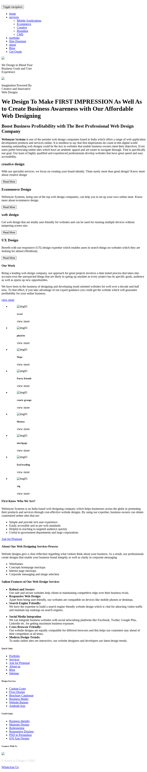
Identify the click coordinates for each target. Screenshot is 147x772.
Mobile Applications (29, 20)
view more (8, 300)
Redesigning (16, 728)
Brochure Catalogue (21, 695)
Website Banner (18, 702)
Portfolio (14, 656)
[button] (14, 17)
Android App (17, 705)
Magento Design (19, 724)
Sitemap (14, 673)
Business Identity (19, 721)
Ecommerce (24, 24)
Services (14, 659)
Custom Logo (17, 688)
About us (14, 666)
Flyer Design (17, 692)
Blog (12, 669)
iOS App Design (19, 738)
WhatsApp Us (10, 767)
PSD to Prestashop (20, 735)
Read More (9, 181)
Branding (22, 31)
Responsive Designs (21, 731)
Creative (22, 27)
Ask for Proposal (12, 539)
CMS (20, 34)
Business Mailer (19, 699)
